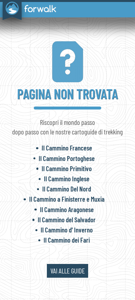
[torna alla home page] (28, 9)
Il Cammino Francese (67, 148)
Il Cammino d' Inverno (67, 230)
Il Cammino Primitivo (67, 168)
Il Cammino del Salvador (67, 219)
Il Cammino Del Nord (66, 189)
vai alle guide (67, 271)
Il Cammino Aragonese (67, 209)
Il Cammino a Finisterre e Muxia (67, 199)
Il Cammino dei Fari (67, 240)
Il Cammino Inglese (66, 178)
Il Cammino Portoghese (67, 158)
